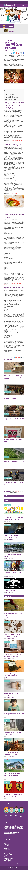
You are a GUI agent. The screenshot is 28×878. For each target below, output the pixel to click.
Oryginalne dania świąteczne (10, 99)
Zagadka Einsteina (7, 849)
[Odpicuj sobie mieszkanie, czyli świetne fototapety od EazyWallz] (14, 389)
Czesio (7, 521)
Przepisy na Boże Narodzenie (16, 140)
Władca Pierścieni (7, 853)
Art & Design (7, 371)
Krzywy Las (6, 844)
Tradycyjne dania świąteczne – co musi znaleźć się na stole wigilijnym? (14, 93)
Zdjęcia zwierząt (7, 850)
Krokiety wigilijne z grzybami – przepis (12, 97)
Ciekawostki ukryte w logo (10, 590)
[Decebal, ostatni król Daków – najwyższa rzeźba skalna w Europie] (14, 454)
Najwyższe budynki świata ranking (11, 863)
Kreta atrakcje (7, 857)
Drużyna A (6, 843)
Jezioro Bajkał (7, 845)
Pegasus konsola (7, 860)
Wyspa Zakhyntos (7, 861)
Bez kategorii (7, 478)
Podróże (6, 414)
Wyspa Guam (6, 848)
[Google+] (16, 53)
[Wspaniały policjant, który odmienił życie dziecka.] (14, 475)
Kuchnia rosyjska (7, 859)
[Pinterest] (19, 53)
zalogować (17, 491)
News (5, 435)
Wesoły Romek (9, 539)
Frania (7, 50)
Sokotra (5, 855)
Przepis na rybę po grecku (10, 96)
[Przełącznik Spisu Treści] (21, 91)
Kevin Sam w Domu (8, 854)
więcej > (6, 815)
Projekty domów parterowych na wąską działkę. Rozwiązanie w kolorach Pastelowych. (12, 775)
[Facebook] (11, 53)
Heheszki (6, 544)
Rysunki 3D (6, 847)
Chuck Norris (6, 842)
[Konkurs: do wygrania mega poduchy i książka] (14, 432)
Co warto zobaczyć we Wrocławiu (11, 852)
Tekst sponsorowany (10, 619)
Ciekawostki (7, 505)
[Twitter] (14, 53)
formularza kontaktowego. (10, 833)
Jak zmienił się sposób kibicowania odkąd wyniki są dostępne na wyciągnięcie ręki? (13, 615)
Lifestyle (18, 50)
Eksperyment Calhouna (8, 858)
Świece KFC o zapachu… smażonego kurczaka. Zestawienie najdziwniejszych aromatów (13, 377)
